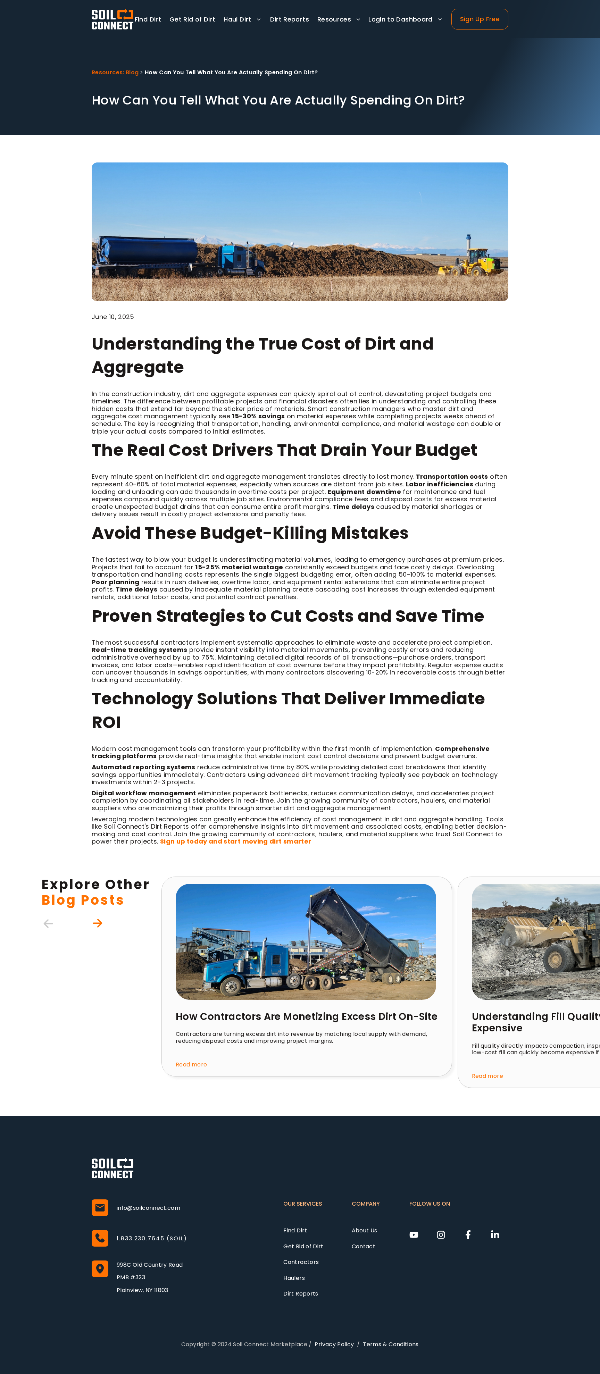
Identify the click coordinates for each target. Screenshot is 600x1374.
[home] (113, 19)
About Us (364, 1230)
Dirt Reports (289, 19)
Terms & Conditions (390, 1344)
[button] (242, 19)
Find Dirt (148, 19)
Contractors (301, 1262)
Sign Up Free (480, 19)
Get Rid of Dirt (192, 19)
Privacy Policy (334, 1344)
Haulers (294, 1278)
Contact (364, 1246)
